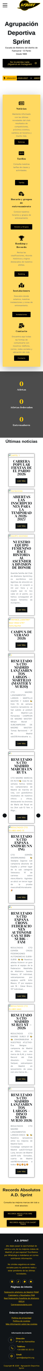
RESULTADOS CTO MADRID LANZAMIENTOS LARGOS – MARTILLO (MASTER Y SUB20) (21, 674)
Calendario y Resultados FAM (21, 1295)
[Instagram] (12, 1281)
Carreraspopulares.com (21, 1304)
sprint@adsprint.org (25, 1357)
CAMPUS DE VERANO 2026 (21, 635)
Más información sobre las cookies (21, 1324)
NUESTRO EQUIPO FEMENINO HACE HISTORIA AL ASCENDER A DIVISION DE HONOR (21, 555)
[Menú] (5, 5)
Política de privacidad (21, 1318)
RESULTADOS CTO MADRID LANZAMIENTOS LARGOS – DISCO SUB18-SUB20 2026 (21, 1108)
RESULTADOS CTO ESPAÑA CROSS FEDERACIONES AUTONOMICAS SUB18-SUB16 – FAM (21, 927)
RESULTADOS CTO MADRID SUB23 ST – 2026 (21, 1021)
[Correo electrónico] (31, 1281)
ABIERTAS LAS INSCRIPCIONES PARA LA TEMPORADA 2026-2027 (21, 508)
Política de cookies (21, 1321)
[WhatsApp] (24, 1281)
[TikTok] (18, 1281)
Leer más (21, 481)
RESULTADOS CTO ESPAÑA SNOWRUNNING (21, 843)
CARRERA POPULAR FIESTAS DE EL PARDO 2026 (21, 467)
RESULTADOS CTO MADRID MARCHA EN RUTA (21, 766)
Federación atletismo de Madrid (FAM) (21, 1292)
